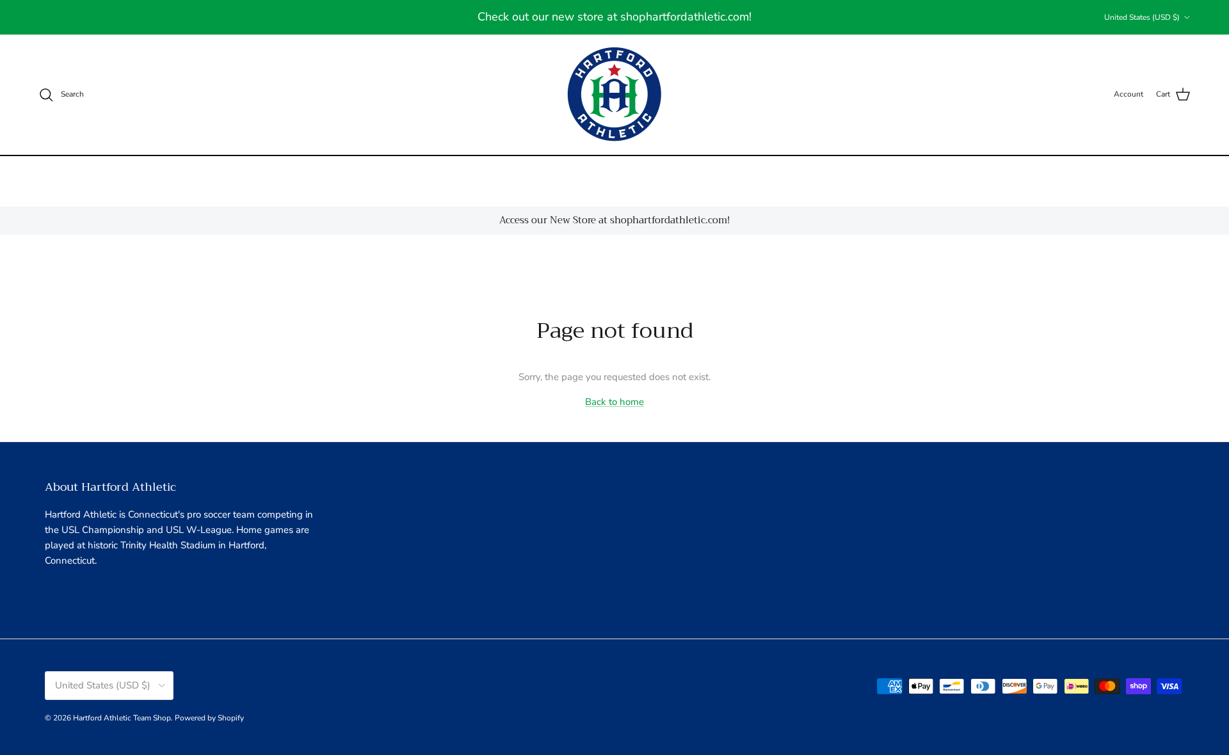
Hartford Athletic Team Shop (122, 718)
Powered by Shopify (209, 718)
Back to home (614, 401)
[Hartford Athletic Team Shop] (614, 94)
